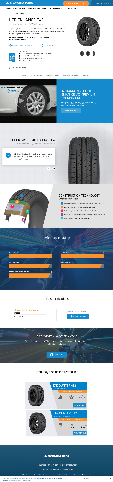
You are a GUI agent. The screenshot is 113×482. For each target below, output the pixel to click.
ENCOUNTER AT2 (64, 385)
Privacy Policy (55, 474)
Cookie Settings (86, 479)
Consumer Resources (68, 465)
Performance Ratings (71, 75)
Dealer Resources (55, 469)
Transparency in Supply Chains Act (82, 474)
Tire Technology (36, 75)
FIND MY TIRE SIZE (79, 316)
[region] (56, 479)
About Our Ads (69, 474)
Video (24, 75)
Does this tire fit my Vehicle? (22, 45)
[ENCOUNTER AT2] (36, 408)
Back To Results (19, 13)
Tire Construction (52, 75)
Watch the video (70, 110)
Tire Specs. (87, 75)
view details (79, 405)
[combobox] (30, 317)
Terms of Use (47, 474)
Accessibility (62, 474)
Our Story (45, 469)
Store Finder (48, 45)
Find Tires (42, 465)
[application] (88, 31)
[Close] (110, 479)
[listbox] (88, 53)
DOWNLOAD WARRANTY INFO (19, 68)
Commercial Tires (68, 469)
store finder (58, 355)
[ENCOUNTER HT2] (37, 436)
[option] (82, 53)
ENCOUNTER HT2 (65, 413)
